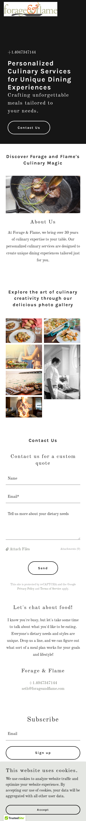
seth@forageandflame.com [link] (43, 689)
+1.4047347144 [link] (22, 52)
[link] (30, 4)
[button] (8, 549)
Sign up (43, 753)
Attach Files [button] (20, 549)
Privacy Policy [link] (25, 588)
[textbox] (43, 478)
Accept (43, 809)
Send (43, 568)
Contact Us (29, 128)
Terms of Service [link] (50, 588)
